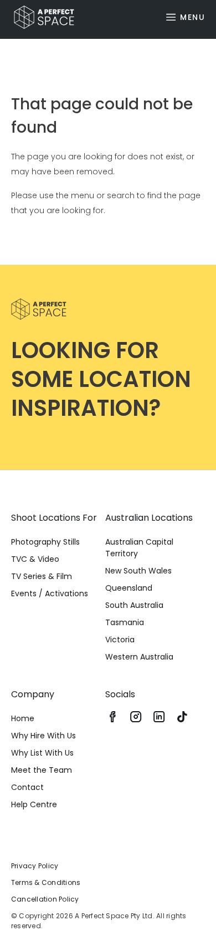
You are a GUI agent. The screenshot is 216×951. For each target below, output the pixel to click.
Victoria (120, 639)
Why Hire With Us (43, 735)
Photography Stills (45, 541)
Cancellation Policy (45, 899)
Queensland (128, 587)
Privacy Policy (34, 866)
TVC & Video (35, 559)
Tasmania (124, 622)
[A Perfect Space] (39, 17)
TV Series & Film (41, 576)
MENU (192, 17)
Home (22, 718)
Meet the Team (41, 770)
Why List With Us (42, 752)
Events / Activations (49, 593)
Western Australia (139, 656)
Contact (27, 787)
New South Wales (138, 570)
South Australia (134, 605)
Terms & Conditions (45, 882)
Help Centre (34, 804)
